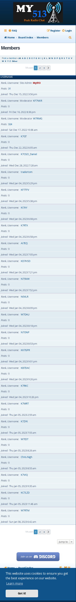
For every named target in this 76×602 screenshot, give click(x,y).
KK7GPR (25, 350)
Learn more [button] (14, 583)
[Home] (38, 12)
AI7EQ (24, 243)
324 (10, 124)
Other (14, 61)
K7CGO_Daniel (29, 154)
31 (9, 88)
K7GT (24, 136)
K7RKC (24, 385)
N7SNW (25, 279)
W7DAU (25, 314)
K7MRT (25, 403)
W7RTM (25, 510)
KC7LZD (25, 492)
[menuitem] (12, 30)
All (19, 58)
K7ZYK (24, 421)
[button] (48, 68)
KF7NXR (37, 100)
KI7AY (24, 207)
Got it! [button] (22, 593)
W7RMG (37, 118)
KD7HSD (25, 261)
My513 (36, 83)
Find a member (9, 58)
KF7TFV (25, 189)
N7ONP (25, 332)
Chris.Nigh (26, 457)
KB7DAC (25, 368)
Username (6, 77)
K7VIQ (24, 475)
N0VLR (24, 296)
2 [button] (40, 68)
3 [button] (44, 68)
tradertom (26, 172)
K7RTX (24, 225)
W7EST (24, 439)
